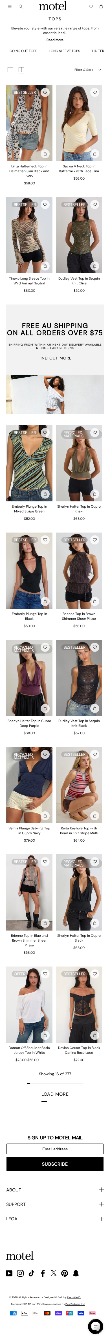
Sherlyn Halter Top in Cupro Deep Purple (29, 723)
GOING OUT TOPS (23, 51)
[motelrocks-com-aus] (53, 6)
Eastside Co (74, 1297)
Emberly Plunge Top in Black (29, 616)
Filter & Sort (83, 70)
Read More (55, 40)
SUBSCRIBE (55, 1164)
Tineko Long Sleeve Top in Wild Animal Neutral (29, 281)
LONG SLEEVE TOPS (64, 51)
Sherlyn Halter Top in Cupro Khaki (79, 509)
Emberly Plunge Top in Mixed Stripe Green (29, 509)
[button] (45, 92)
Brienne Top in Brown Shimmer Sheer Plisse (79, 616)
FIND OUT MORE (55, 358)
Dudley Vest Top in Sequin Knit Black (79, 723)
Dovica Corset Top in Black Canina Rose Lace (79, 1050)
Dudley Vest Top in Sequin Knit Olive (79, 281)
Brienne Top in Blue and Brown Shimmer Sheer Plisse (29, 940)
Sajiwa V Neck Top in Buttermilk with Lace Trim (79, 168)
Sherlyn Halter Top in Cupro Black (79, 938)
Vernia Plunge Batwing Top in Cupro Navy (29, 830)
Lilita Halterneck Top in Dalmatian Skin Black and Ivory (29, 171)
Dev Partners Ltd (75, 1304)
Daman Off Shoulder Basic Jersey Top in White (29, 1050)
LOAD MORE (55, 1094)
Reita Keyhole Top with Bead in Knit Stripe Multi (79, 830)
